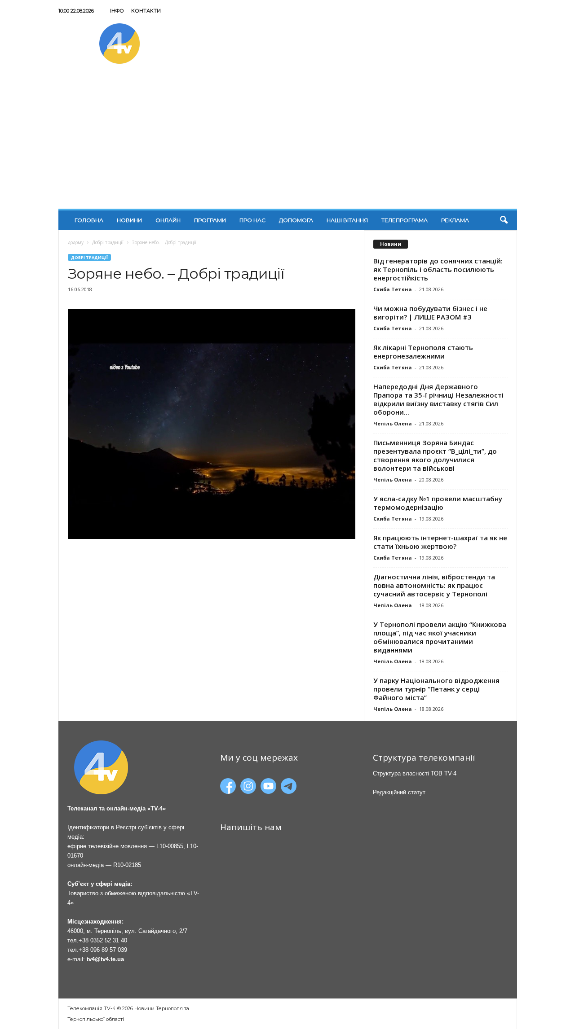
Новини (129, 220)
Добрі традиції (108, 242)
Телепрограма (404, 220)
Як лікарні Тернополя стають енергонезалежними (423, 351)
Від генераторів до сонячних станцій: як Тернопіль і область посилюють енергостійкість (438, 269)
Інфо (117, 11)
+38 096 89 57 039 (103, 949)
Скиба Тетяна (392, 289)
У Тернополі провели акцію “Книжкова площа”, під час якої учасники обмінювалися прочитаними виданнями (439, 637)
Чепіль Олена (392, 423)
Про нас (252, 220)
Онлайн (168, 220)
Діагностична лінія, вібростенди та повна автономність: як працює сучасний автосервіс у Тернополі (434, 585)
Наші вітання (347, 220)
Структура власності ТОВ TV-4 (414, 773)
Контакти (146, 11)
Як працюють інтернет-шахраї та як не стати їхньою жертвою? (440, 542)
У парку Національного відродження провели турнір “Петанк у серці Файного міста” (436, 689)
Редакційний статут (399, 792)
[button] (503, 220)
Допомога (296, 220)
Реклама (455, 220)
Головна (89, 220)
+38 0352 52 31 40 (103, 940)
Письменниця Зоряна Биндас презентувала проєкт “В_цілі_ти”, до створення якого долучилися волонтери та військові (435, 455)
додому (76, 242)
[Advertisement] (287, 141)
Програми (210, 220)
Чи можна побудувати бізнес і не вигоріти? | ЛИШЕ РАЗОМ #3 (430, 312)
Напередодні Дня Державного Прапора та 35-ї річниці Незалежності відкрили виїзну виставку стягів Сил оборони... (438, 399)
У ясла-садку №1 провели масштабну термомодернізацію (437, 503)
